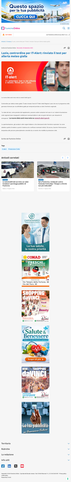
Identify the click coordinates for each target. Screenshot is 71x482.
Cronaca (9, 41)
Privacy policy (62, 473)
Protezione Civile (14, 149)
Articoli (3, 41)
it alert (4, 149)
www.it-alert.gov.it (42, 118)
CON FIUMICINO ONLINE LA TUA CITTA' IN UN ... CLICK (49, 34)
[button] (63, 158)
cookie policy (4, 475)
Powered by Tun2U (6, 477)
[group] (17, 176)
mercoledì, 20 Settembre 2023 (25, 48)
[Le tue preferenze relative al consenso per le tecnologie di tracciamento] (68, 479)
